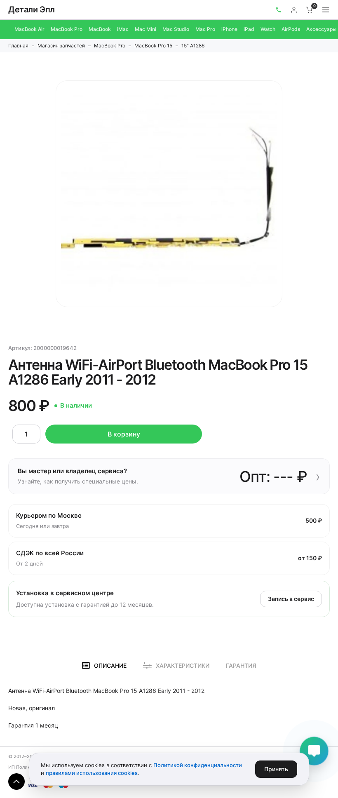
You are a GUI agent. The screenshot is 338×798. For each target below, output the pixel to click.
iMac (123, 29)
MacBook (100, 29)
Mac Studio (175, 29)
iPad (249, 29)
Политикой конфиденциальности (197, 765)
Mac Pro (205, 29)
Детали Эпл (31, 9)
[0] (309, 10)
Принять (276, 768)
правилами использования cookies (92, 773)
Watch (268, 29)
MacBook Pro (66, 29)
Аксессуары (321, 29)
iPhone (229, 29)
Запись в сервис (291, 598)
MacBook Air (29, 29)
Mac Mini (145, 29)
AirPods (291, 29)
